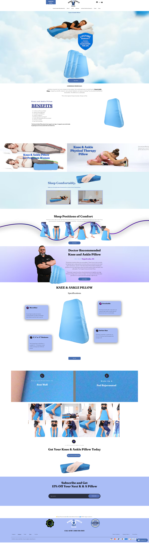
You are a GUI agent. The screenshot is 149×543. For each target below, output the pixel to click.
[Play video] (58, 197)
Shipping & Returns (126, 534)
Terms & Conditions (116, 534)
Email (52, 492)
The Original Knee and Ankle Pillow (87, 269)
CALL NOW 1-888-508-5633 (74, 531)
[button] (102, 2)
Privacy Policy (134, 534)
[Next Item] (117, 420)
